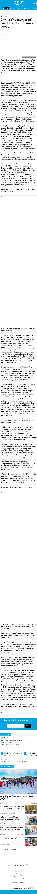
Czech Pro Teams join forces (21, 487)
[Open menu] (1, 3)
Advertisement (18, 877)
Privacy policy (18, 881)
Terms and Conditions (18, 882)
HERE (20, 706)
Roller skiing (3, 813)
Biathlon (2, 823)
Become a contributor (18, 879)
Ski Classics (4, 16)
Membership (18, 875)
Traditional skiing (6, 761)
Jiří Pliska (19, 176)
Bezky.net (29, 121)
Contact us (18, 871)
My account (18, 873)
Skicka (28, 726)
